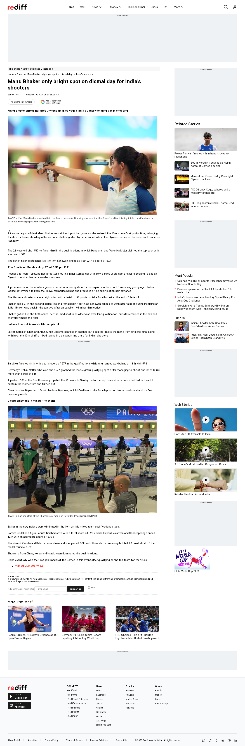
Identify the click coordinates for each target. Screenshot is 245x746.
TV (165, 7)
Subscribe (75, 589)
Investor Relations (99, 740)
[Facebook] (216, 740)
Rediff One (72, 695)
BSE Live (130, 690)
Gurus (154, 7)
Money (114, 7)
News (95, 7)
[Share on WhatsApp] (203, 740)
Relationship (161, 703)
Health (158, 690)
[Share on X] (210, 740)
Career (158, 699)
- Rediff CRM (73, 712)
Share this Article (23, 102)
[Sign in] (234, 7)
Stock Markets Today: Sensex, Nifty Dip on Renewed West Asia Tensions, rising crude (203, 307)
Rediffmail (72, 690)
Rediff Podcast (103, 725)
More (177, 7)
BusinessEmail (136, 7)
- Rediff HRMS (73, 708)
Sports (21, 74)
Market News (132, 699)
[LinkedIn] (235, 740)
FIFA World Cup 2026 (187, 571)
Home (70, 7)
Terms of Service (74, 740)
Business (101, 695)
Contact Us (121, 740)
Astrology (101, 720)
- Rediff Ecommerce (76, 703)
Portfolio (130, 708)
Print (93, 587)
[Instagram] (223, 740)
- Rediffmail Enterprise (77, 699)
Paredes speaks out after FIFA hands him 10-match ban (204, 291)
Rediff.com (148, 740)
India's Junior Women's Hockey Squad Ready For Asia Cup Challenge (206, 299)
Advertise (32, 740)
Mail (82, 7)
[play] (205, 419)
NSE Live (130, 695)
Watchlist (130, 703)
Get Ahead (101, 712)
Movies (99, 699)
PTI (17, 94)
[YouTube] (229, 740)
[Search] (225, 7)
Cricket (99, 708)
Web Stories (183, 404)
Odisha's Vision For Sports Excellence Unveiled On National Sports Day (207, 282)
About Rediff (14, 740)
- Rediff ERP (72, 716)
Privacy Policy (51, 740)
